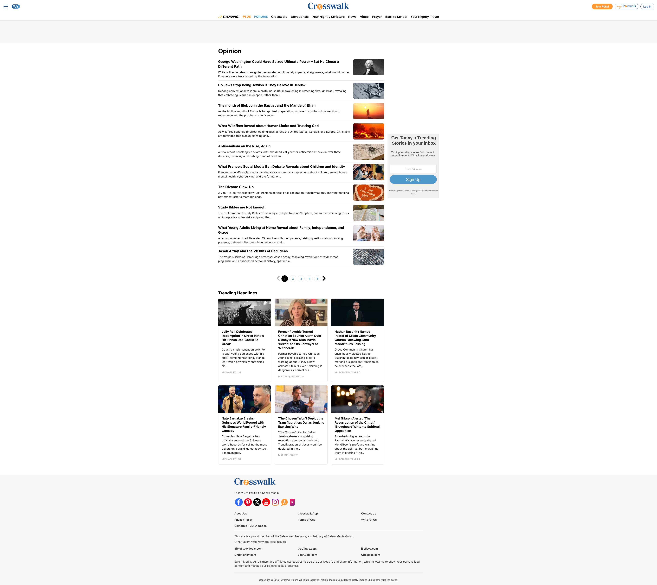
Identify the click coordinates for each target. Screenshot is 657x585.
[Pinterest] (248, 502)
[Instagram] (275, 502)
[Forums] (284, 502)
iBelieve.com (369, 548)
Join (602, 6)
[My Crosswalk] (626, 6)
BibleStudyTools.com (248, 548)
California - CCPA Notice (250, 525)
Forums (261, 16)
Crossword (279, 16)
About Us (240, 513)
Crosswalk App (308, 513)
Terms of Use (306, 519)
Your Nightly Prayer (425, 16)
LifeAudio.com (307, 554)
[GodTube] (293, 502)
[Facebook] (239, 502)
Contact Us (368, 513)
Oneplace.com (370, 554)
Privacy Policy (243, 519)
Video (364, 16)
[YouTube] (266, 502)
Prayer (377, 16)
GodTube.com (307, 548)
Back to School (396, 16)
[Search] (15, 6)
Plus (247, 16)
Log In (647, 6)
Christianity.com (245, 554)
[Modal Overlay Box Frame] (413, 166)
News (352, 16)
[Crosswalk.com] (328, 6)
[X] (257, 502)
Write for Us (369, 519)
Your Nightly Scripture (328, 16)
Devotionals (300, 16)
